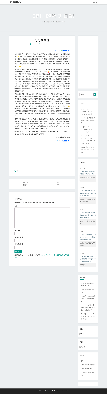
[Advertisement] (27, 154)
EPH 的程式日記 (15, 2)
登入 (82, 361)
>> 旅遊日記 (94, 2)
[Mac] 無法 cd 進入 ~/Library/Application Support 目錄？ (86, 129)
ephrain (42, 44)
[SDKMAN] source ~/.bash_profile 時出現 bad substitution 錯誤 (87, 111)
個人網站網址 (18, 244)
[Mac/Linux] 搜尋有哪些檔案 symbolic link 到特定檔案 (88, 120)
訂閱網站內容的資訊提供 (88, 365)
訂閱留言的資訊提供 (86, 368)
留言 (16, 206)
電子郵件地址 (18, 237)
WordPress (57, 391)
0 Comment (50, 44)
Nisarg (68, 391)
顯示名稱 (17, 230)
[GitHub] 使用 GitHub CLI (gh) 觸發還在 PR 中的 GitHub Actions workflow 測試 (88, 259)
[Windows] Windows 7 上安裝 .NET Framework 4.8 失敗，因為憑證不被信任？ (88, 237)
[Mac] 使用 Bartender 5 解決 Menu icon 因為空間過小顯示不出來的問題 (88, 193)
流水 (18, 171)
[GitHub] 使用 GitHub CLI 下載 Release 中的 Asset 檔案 (87, 149)
